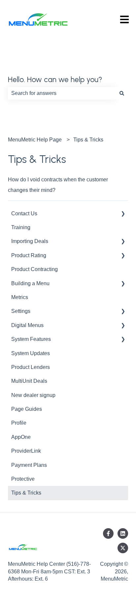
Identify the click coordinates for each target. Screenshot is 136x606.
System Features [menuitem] (31, 339)
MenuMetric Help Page (35, 139)
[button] (123, 214)
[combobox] (62, 93)
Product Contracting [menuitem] (34, 269)
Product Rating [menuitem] (28, 255)
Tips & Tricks (88, 139)
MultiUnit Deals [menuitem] (29, 381)
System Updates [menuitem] (30, 353)
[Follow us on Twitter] (123, 548)
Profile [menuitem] (18, 423)
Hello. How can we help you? (55, 79)
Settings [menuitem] (20, 311)
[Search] (122, 93)
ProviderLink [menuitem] (26, 451)
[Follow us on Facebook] (108, 533)
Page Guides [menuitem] (26, 409)
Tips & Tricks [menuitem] (26, 493)
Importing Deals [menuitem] (29, 241)
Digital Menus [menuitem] (27, 325)
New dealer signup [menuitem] (33, 395)
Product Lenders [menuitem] (30, 367)
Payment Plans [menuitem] (29, 465)
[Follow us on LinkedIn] (123, 533)
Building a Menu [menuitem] (30, 283)
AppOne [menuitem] (21, 437)
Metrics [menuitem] (19, 297)
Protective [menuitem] (23, 479)
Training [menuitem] (20, 227)
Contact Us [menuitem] (24, 213)
